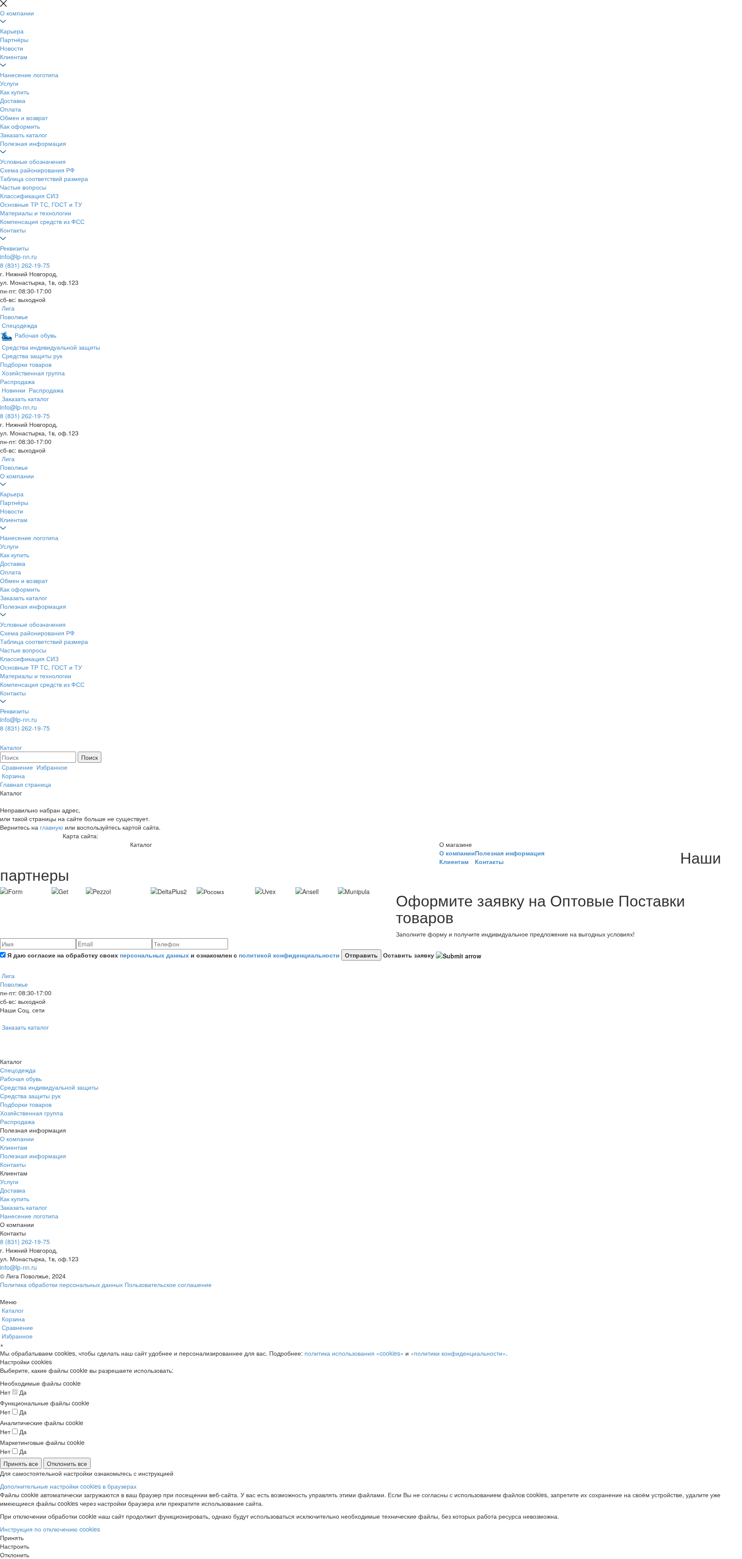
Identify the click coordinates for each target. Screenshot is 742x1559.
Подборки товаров (26, 1104)
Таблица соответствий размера (44, 178)
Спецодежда (18, 1070)
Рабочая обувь (21, 1078)
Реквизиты (14, 248)
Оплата (10, 109)
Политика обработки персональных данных (61, 1284)
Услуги (9, 83)
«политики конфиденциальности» (458, 1353)
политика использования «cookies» (354, 1353)
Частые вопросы (23, 187)
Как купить (14, 92)
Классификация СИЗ (29, 195)
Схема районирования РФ (37, 170)
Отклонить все (67, 1463)
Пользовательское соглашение (168, 1284)
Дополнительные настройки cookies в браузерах (68, 1486)
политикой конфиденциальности (289, 955)
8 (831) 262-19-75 (25, 265)
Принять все (20, 1463)
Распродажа (17, 1121)
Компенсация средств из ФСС (42, 221)
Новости (11, 48)
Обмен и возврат (24, 117)
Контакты (13, 230)
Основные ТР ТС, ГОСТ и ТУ (41, 204)
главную (51, 827)
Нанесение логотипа (29, 74)
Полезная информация (33, 143)
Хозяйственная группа (31, 1113)
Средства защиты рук (30, 1095)
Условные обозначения (33, 161)
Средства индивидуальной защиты (49, 1087)
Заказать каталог (23, 134)
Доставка (12, 100)
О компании (17, 13)
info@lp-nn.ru (18, 256)
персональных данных (154, 955)
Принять (12, 1537)
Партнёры (14, 39)
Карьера (12, 31)
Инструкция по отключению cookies (50, 1529)
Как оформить (20, 126)
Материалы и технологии (35, 212)
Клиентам (13, 56)
